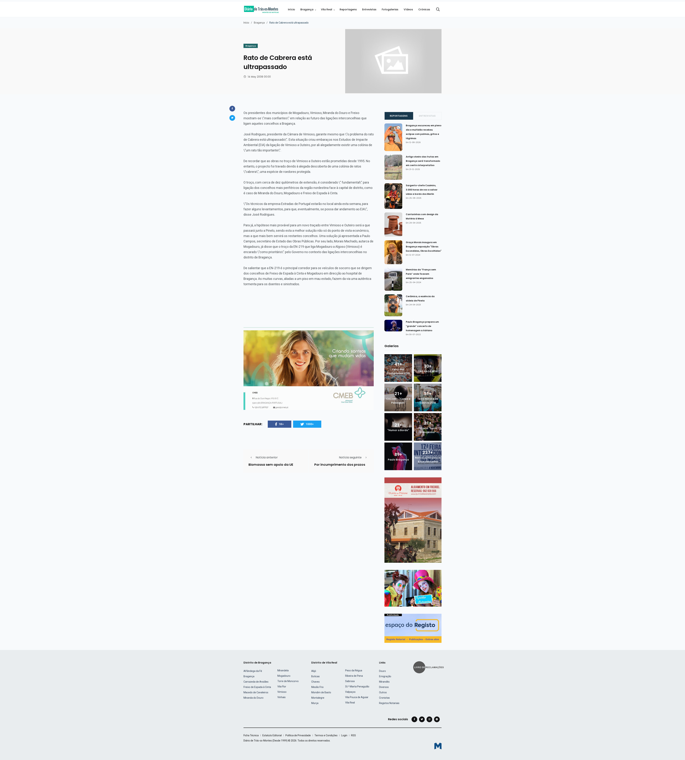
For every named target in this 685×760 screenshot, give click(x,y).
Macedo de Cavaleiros (255, 692)
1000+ (310, 424)
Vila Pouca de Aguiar (356, 697)
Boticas (315, 676)
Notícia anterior (267, 457)
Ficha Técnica (251, 735)
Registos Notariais (389, 703)
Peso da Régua (353, 670)
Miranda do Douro (253, 697)
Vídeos (408, 9)
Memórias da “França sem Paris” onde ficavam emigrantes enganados (421, 274)
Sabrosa (350, 681)
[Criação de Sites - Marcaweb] (438, 746)
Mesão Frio (317, 687)
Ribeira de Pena (354, 675)
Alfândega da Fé (252, 671)
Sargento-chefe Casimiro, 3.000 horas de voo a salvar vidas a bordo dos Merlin (421, 189)
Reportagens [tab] (399, 116)
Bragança (306, 9)
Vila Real (326, 9)
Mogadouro (283, 675)
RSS (353, 735)
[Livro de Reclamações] (429, 667)
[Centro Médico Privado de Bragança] (308, 370)
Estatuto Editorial (272, 735)
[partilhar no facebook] (232, 108)
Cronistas (384, 697)
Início (291, 9)
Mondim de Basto (321, 692)
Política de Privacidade (298, 735)
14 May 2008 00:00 (259, 76)
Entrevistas (369, 9)
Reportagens (348, 9)
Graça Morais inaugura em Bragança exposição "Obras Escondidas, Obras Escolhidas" (423, 246)
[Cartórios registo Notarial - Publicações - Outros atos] (413, 628)
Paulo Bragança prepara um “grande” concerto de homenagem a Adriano (422, 326)
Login (344, 735)
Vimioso (281, 691)
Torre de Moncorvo (288, 681)
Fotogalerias (390, 9)
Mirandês (384, 681)
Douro (382, 671)
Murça (314, 703)
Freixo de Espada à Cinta (257, 687)
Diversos (384, 687)
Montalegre (317, 697)
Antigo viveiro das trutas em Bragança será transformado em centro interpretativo (423, 161)
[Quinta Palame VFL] (413, 520)
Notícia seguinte (350, 457)
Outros (383, 692)
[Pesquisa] (438, 9)
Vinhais (281, 697)
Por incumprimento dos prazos (339, 464)
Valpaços (350, 691)
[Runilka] (413, 588)
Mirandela (283, 670)
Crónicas (424, 9)
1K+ (281, 424)
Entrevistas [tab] (427, 116)
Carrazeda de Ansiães (255, 681)
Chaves (315, 681)
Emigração (385, 676)
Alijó (313, 671)
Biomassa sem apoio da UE (270, 464)
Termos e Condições (326, 735)
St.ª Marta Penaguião (357, 686)
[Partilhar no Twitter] (232, 118)
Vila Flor (281, 686)
